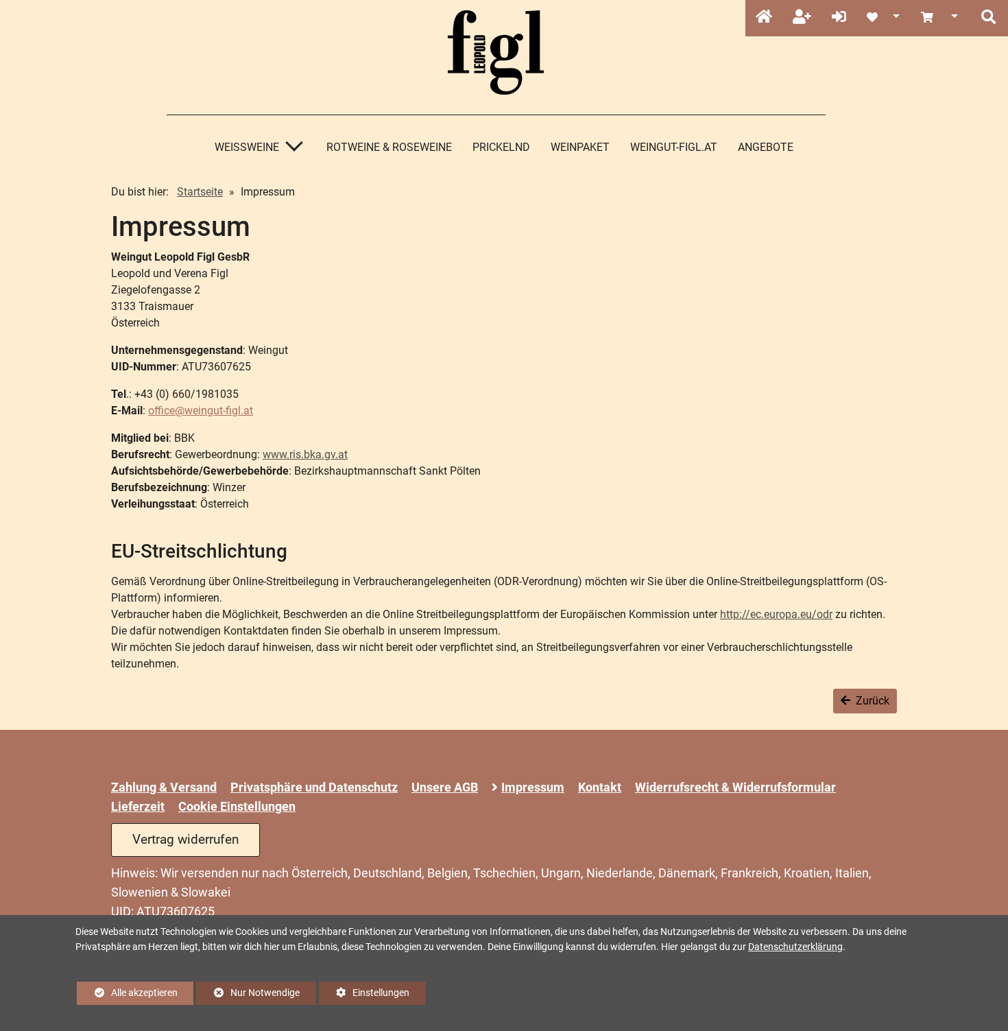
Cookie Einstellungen (237, 807)
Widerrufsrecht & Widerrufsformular (735, 787)
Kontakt (599, 787)
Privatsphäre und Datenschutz (314, 787)
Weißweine (247, 147)
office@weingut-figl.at (200, 410)
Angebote (765, 147)
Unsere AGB (444, 787)
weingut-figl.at (673, 147)
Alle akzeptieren (127, 993)
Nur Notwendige (248, 996)
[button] (988, 18)
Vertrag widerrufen (185, 839)
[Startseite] (764, 18)
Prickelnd (501, 147)
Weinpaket (580, 147)
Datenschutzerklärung (795, 947)
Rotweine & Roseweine (389, 147)
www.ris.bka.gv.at (305, 454)
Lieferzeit (138, 807)
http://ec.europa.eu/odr (776, 614)
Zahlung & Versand (164, 787)
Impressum (532, 787)
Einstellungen (364, 996)
